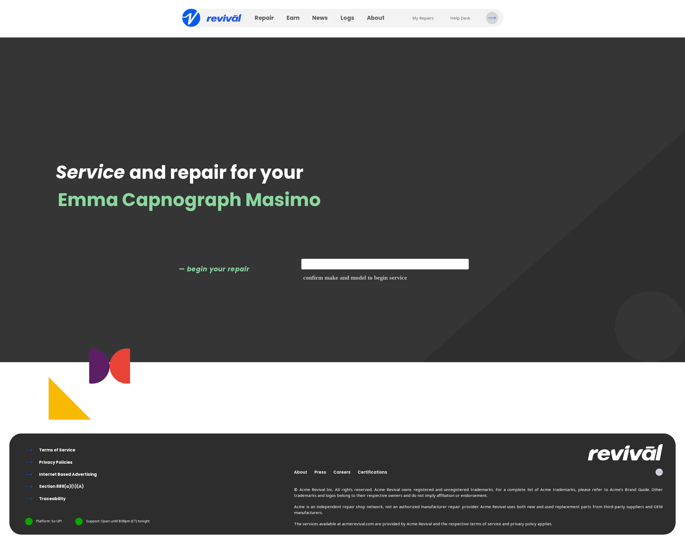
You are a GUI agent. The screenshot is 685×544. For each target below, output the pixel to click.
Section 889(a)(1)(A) (61, 486)
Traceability (52, 498)
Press (320, 472)
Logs (347, 18)
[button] (492, 18)
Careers (342, 472)
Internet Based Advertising (68, 474)
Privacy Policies (56, 462)
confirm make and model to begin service (355, 278)
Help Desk (460, 18)
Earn (293, 18)
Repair (264, 18)
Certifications (372, 472)
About (376, 18)
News (320, 18)
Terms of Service (57, 450)
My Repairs (423, 18)
